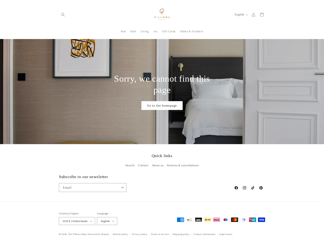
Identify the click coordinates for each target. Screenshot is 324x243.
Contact (143, 165)
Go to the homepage (162, 105)
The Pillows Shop (77, 234)
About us (158, 165)
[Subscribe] (122, 187)
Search (129, 165)
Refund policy (120, 234)
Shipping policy (181, 234)
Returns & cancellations (183, 165)
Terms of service (160, 234)
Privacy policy (139, 234)
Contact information (204, 234)
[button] (63, 15)
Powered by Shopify (98, 234)
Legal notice (225, 234)
